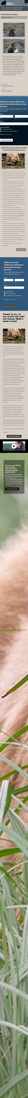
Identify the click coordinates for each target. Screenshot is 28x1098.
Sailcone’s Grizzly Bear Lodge (9, 3)
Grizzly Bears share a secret (7, 85)
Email (1, 121)
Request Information (6, 140)
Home (2, 7)
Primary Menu (26, 1)
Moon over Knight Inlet (6, 90)
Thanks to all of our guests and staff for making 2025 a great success (13, 318)
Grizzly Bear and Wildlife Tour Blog (14, 7)
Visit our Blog (21, 249)
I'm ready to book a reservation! (10, 131)
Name (2, 114)
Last (16, 118)
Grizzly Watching (5, 9)
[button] (14, 446)
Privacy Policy (8, 134)
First (1, 118)
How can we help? (5, 127)
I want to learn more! (7, 129)
